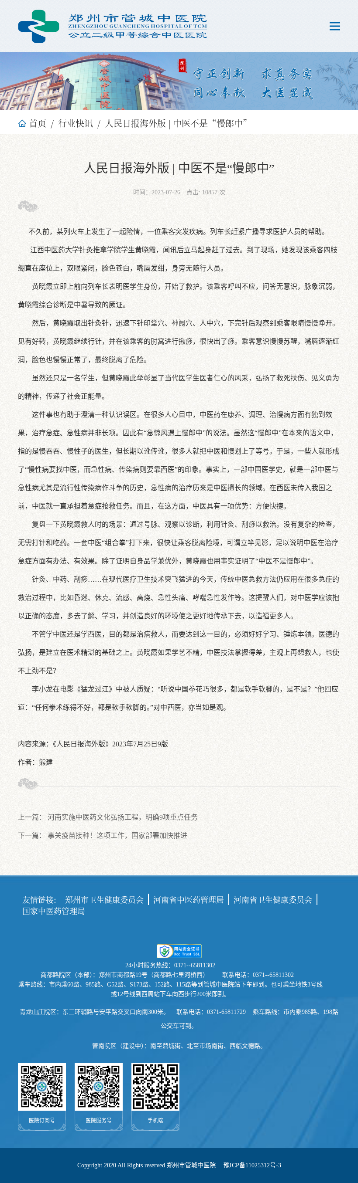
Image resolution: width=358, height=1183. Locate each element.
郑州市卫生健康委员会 (104, 899)
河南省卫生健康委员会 (273, 899)
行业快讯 (75, 123)
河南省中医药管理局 (188, 899)
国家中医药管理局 (53, 910)
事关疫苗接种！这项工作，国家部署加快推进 (117, 835)
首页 (37, 123)
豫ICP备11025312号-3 (252, 1165)
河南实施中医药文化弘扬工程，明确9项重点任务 (123, 817)
